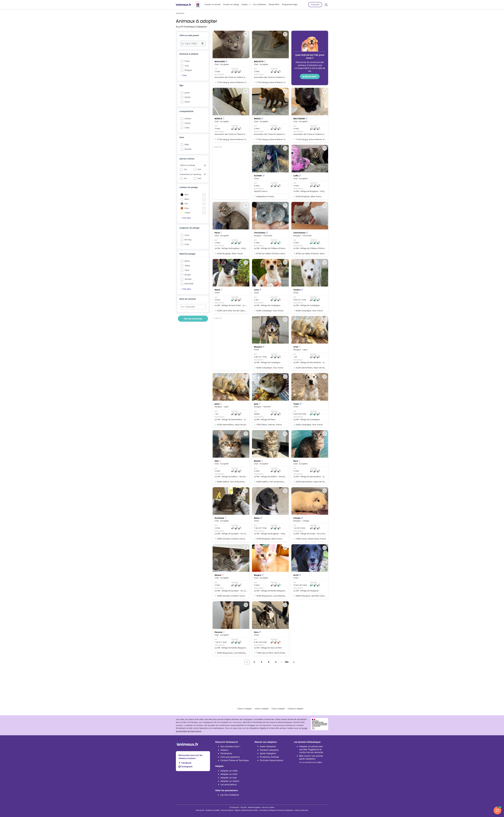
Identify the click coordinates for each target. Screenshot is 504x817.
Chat (187, 65)
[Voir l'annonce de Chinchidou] (270, 229)
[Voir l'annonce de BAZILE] (270, 115)
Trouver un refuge (231, 4)
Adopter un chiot (228, 774)
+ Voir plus (186, 218)
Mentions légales (254, 807)
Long (187, 244)
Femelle (188, 149)
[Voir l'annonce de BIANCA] (231, 115)
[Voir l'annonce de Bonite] (270, 457)
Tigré (187, 270)
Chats (187, 127)
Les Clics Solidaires (229, 794)
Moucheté (189, 283)
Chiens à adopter (244, 708)
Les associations (228, 784)
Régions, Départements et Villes (246, 810)
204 (286, 662)
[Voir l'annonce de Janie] (231, 400)
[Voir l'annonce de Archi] (309, 571)
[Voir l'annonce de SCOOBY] (270, 172)
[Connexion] (326, 4)
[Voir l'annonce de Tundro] (309, 286)
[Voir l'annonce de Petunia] (231, 628)
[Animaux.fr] (183, 5)
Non (199, 169)
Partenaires (226, 753)
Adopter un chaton (229, 781)
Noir (186, 194)
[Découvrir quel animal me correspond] (309, 58)
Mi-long (188, 239)
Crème (187, 212)
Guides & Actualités (213, 810)
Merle (187, 261)
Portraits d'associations (271, 760)
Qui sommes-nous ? (230, 746)
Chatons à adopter (295, 708)
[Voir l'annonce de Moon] (231, 286)
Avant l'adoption (268, 746)
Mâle (187, 144)
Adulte (187, 97)
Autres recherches (301, 810)
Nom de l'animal (187, 299)
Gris (186, 203)
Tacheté (188, 279)
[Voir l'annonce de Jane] (270, 400)
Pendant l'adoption (269, 750)
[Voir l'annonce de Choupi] (309, 514)
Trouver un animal (212, 4)
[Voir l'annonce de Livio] (270, 286)
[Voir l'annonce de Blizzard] (270, 343)
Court (187, 235)
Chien (187, 61)
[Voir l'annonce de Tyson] (309, 400)
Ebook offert (274, 4)
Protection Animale (269, 756)
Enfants (188, 118)
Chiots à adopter (262, 708)
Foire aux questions (230, 756)
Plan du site (200, 810)
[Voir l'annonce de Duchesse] (231, 514)
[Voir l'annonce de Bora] (309, 457)
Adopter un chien (229, 770)
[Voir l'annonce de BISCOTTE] (270, 58)
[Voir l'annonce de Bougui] (270, 571)
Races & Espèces (227, 810)
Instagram (187, 766)
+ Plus (184, 75)
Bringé (187, 274)
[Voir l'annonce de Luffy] (309, 172)
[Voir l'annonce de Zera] (270, 628)
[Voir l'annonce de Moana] (231, 571)
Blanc (187, 199)
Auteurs (224, 750)
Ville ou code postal (189, 35)
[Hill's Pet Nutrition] (196, 5)
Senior (187, 101)
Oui (185, 169)
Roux (187, 208)
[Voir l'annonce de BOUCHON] (231, 58)
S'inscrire (315, 4)
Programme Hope (289, 4)
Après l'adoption (268, 753)
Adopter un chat (228, 777)
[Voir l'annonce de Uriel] (309, 343)
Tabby (187, 265)
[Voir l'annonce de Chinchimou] (309, 229)
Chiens (188, 123)
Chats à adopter (278, 708)
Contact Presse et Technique (234, 760)
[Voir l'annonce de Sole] (231, 457)
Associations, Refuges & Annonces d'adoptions (276, 810)
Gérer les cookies (268, 807)
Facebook (186, 762)
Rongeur (188, 70)
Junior (187, 92)
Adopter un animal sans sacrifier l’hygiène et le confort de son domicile (311, 749)
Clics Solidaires (259, 4)
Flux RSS (244, 807)
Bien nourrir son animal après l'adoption (311, 758)
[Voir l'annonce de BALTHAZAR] (309, 115)
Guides (245, 4)
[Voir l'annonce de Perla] (231, 229)
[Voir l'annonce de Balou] (270, 514)
